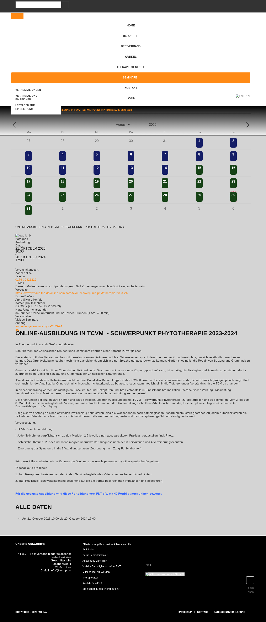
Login (131, 98)
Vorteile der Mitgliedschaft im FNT (102, 566)
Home (131, 25)
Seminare (130, 77)
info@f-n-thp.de (60, 570)
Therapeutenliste (131, 67)
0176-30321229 (25, 279)
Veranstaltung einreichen (26, 97)
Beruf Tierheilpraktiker (95, 555)
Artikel (131, 56)
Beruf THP (130, 35)
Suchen (64, 5)
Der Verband (130, 46)
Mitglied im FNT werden (96, 572)
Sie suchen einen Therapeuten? (101, 588)
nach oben (251, 589)
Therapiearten (91, 577)
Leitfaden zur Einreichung (25, 107)
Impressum (185, 612)
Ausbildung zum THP (95, 560)
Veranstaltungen (28, 89)
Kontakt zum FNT (92, 583)
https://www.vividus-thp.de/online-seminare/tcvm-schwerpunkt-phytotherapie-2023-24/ (71, 293)
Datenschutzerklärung (229, 612)
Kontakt (130, 88)
